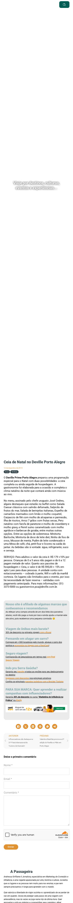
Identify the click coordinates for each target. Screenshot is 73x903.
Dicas (7, 472)
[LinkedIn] (32, 726)
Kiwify (19, 700)
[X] (25, 726)
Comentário (11, 792)
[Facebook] (18, 726)
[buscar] (64, 4)
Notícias (14, 472)
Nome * (8, 765)
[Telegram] (54, 726)
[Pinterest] (40, 726)
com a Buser (45, 632)
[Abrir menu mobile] (43, 4)
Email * (8, 779)
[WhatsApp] (47, 726)
